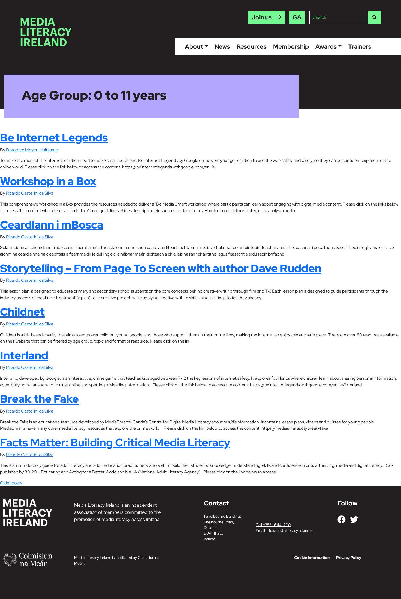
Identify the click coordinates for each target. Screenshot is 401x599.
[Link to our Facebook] (341, 519)
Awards (326, 46)
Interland (24, 355)
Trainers (359, 46)
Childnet (22, 311)
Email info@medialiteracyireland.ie (284, 530)
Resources (252, 46)
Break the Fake (39, 399)
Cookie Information (312, 557)
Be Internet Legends (54, 137)
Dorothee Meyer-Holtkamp (32, 150)
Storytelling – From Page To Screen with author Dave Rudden (160, 268)
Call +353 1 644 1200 (273, 524)
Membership (291, 46)
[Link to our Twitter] (354, 519)
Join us (262, 17)
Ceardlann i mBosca (51, 224)
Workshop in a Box (48, 181)
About (194, 46)
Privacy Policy (348, 557)
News (222, 46)
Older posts (11, 483)
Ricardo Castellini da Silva (29, 193)
